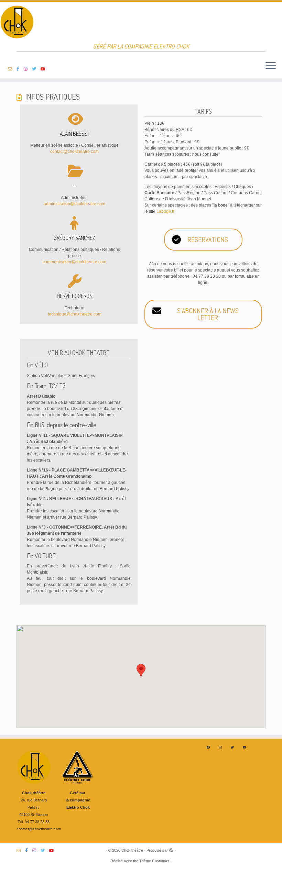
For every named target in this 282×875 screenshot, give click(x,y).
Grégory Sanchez (74, 237)
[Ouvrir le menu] (270, 66)
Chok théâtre (132, 850)
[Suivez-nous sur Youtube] (45, 69)
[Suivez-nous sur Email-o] (12, 69)
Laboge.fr (165, 211)
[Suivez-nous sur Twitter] (36, 69)
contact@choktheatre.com (74, 151)
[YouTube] (244, 747)
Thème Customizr (154, 861)
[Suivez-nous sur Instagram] (28, 69)
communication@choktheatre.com (74, 261)
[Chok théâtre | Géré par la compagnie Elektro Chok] (141, 22)
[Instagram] (220, 747)
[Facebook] (208, 747)
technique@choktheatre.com (74, 314)
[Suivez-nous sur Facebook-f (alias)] (20, 69)
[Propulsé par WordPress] (171, 849)
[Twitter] (232, 747)
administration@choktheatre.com (74, 203)
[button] (141, 670)
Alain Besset (74, 133)
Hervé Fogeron (75, 295)
